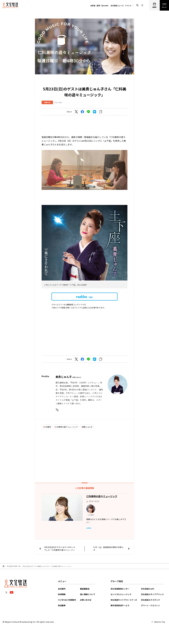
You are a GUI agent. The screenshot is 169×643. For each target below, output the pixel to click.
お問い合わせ (85, 600)
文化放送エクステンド (150, 600)
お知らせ (47, 102)
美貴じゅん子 (87, 427)
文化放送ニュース (117, 5)
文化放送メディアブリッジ (152, 594)
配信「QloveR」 (103, 5)
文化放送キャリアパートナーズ (124, 600)
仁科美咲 (47, 427)
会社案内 (62, 588)
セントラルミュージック (121, 594)
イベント (128, 5)
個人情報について (87, 594)
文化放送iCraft (147, 588)
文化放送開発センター (120, 588)
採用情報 (62, 594)
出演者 (92, 5)
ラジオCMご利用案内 (67, 600)
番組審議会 (85, 588)
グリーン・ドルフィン (150, 605)
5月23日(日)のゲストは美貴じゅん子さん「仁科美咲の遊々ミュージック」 (47, 566)
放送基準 (62, 605)
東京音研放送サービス (120, 605)
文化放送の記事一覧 (13, 566)
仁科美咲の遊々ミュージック (66, 427)
